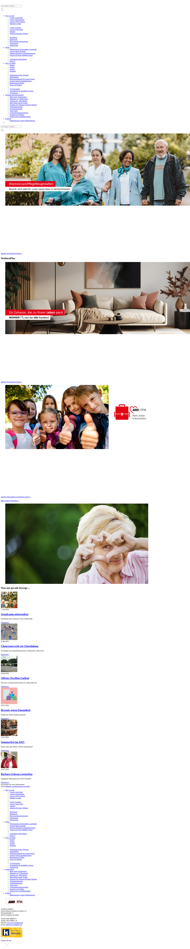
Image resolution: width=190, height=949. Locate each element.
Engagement (9, 869)
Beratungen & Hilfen (17, 857)
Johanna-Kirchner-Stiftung (19, 808)
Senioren (13, 846)
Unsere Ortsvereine (16, 804)
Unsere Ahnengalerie (17, 794)
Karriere (8, 893)
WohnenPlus (14, 851)
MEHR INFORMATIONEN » (12, 254)
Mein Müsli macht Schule (18, 877)
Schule (12, 842)
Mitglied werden (11, 786)
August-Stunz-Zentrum (18, 826)
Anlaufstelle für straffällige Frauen (21, 865)
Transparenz (14, 818)
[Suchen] (2, 8)
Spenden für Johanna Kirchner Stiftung (23, 879)
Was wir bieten (10, 838)
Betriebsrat (13, 812)
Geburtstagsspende (16, 881)
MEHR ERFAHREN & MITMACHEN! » (16, 497)
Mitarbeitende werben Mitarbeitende (22, 895)
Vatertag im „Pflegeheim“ (18, 875)
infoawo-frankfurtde (14, 925)
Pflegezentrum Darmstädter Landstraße (23, 824)
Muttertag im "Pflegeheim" (19, 873)
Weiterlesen (5, 622)
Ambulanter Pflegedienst (18, 834)
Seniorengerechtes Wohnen (19, 849)
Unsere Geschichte (16, 792)
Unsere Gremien (15, 802)
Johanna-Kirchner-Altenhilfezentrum (22, 828)
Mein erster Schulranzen (18, 871)
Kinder (12, 840)
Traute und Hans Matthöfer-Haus (21, 830)
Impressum (13, 814)
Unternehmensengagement (19, 887)
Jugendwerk (14, 867)
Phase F (12, 836)
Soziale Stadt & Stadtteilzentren (21, 855)
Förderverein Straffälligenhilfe (20, 891)
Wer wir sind (9, 790)
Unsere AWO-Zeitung (17, 796)
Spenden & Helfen (23, 786)
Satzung (12, 806)
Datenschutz (14, 820)
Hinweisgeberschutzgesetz (19, 816)
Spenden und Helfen (17, 889)
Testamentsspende (16, 883)
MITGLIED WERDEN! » (10, 501)
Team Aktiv (14, 885)
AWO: (3, 786)
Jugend (12, 844)
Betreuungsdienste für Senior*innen (22, 853)
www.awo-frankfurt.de (15, 923)
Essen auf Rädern (16, 859)
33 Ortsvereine (15, 863)
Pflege (7, 822)
